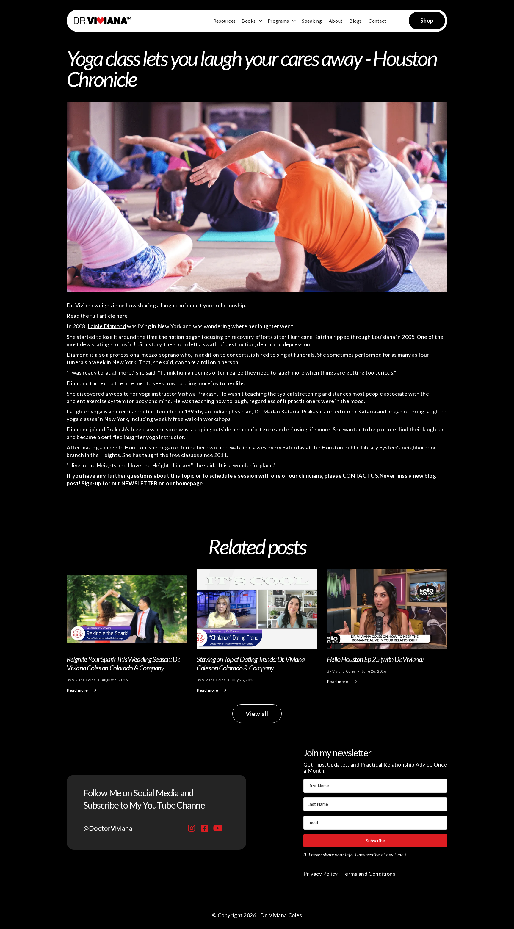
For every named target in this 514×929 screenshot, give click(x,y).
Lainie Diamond (107, 326)
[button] (252, 20)
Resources (224, 21)
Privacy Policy (320, 874)
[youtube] (217, 828)
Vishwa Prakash (197, 393)
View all (257, 713)
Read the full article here (97, 315)
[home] (100, 20)
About (336, 21)
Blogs (355, 21)
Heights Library (171, 465)
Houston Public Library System (359, 447)
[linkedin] (204, 828)
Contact (377, 21)
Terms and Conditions (369, 874)
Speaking (312, 21)
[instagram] (191, 828)
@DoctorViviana (108, 828)
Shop (426, 20)
